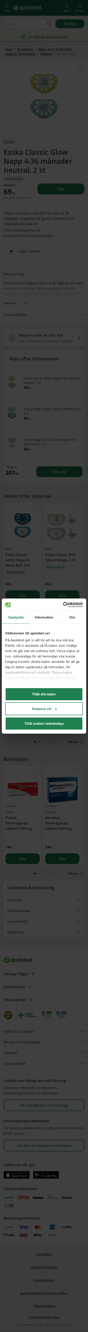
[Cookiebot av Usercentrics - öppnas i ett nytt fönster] (63, 605)
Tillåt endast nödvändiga (43, 723)
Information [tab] (44, 617)
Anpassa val (41, 709)
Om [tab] (72, 617)
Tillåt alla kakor (44, 694)
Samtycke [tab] (16, 617)
